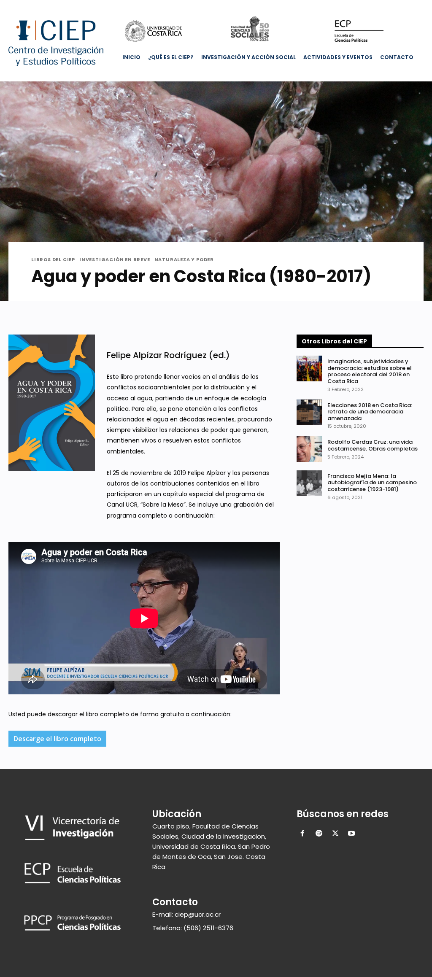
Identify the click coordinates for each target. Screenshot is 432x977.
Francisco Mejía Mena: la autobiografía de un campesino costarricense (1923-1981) (372, 482)
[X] (395, 6)
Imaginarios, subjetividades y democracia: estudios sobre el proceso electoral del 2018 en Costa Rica (369, 371)
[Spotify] (319, 834)
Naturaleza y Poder (184, 259)
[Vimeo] (406, 6)
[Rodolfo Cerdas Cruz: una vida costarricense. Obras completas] (309, 449)
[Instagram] (383, 6)
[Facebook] (371, 6)
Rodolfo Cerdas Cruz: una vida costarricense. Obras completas (372, 445)
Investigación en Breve (114, 259)
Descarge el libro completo (57, 738)
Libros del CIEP (53, 259)
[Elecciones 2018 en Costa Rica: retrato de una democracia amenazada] (309, 412)
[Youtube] (418, 6)
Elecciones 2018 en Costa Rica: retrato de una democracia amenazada (369, 411)
